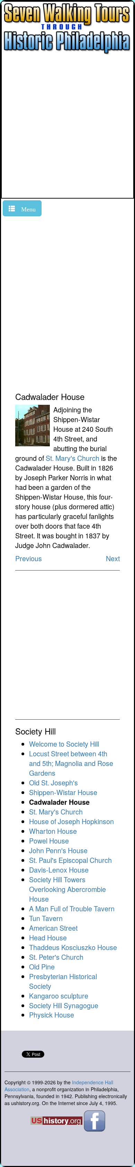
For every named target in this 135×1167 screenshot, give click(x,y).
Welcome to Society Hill (64, 744)
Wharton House (53, 831)
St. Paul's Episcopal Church (70, 860)
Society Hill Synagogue (63, 1005)
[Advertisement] (67, 127)
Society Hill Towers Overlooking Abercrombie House (67, 889)
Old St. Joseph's (53, 782)
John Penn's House (58, 850)
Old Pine (42, 966)
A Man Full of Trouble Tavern (72, 908)
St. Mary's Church (72, 458)
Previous (28, 558)
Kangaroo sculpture (58, 996)
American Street (53, 928)
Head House (48, 937)
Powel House (49, 841)
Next (113, 558)
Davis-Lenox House (59, 870)
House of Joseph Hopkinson (71, 821)
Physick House (51, 1015)
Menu (25, 208)
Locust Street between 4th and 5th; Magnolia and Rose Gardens (71, 763)
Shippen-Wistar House (63, 792)
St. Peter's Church (56, 957)
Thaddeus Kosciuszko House (73, 947)
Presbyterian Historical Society (63, 981)
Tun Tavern (46, 918)
